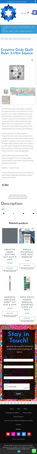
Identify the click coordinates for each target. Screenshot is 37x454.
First (5, 363)
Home (2, 39)
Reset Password (18, 417)
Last (5, 369)
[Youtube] (8, 434)
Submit (18, 393)
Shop (25, 409)
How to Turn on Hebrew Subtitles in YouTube (18, 420)
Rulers (10, 39)
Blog (18, 409)
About (12, 409)
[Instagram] (13, 434)
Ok (19, 451)
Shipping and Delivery (12, 413)
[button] (35, 12)
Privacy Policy (27, 413)
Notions (6, 39)
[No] (35, 448)
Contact (18, 424)
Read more (10, 268)
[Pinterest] (29, 434)
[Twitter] (24, 434)
